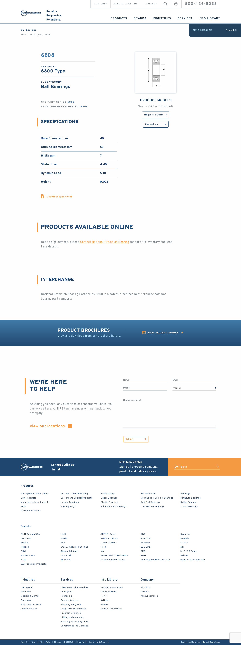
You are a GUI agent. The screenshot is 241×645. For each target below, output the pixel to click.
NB (182, 547)
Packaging (66, 596)
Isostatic (185, 538)
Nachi (103, 547)
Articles (104, 600)
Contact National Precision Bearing (104, 242)
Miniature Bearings (190, 498)
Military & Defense (31, 604)
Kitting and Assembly (72, 617)
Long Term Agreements (73, 608)
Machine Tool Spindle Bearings (157, 498)
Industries (162, 18)
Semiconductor (29, 608)
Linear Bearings (109, 498)
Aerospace (27, 587)
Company (100, 3)
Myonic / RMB (108, 542)
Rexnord (145, 542)
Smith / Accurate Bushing (74, 547)
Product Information (111, 587)
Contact (151, 3)
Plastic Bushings (109, 502)
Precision (26, 600)
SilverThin (146, 538)
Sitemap (57, 642)
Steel (24, 34)
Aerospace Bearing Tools (34, 493)
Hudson (25, 547)
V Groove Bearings (31, 510)
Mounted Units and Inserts (35, 502)
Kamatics (185, 534)
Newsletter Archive (111, 608)
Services (185, 18)
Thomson (66, 559)
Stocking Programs (71, 604)
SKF (63, 542)
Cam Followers (28, 498)
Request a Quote (153, 114)
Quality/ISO (67, 591)
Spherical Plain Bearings (113, 506)
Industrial (26, 591)
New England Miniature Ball (155, 559)
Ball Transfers (148, 493)
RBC (143, 534)
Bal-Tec (184, 555)
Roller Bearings (188, 502)
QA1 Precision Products (33, 564)
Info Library (209, 18)
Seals (24, 506)
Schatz (184, 542)
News (103, 596)
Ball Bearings (28, 30)
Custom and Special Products (77, 498)
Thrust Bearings (189, 506)
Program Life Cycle (71, 613)
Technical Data (108, 591)
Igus (102, 551)
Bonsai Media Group (211, 642)
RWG (143, 555)
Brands (140, 18)
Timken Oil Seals (69, 551)
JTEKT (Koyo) (108, 534)
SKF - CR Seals (188, 551)
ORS (143, 551)
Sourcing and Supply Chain (75, 621)
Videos (104, 604)
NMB (63, 534)
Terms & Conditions (28, 642)
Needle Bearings (70, 502)
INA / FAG (26, 538)
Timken (25, 542)
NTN (23, 559)
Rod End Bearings (150, 502)
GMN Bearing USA (30, 534)
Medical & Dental (30, 596)
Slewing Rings (68, 506)
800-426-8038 (201, 3)
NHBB (64, 538)
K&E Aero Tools (109, 538)
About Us (146, 587)
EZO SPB (146, 547)
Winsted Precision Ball (192, 559)
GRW (23, 551)
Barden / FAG (28, 555)
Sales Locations (126, 3)
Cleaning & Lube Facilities (74, 587)
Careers (145, 591)
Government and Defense (74, 626)
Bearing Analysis (70, 600)
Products (119, 18)
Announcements (149, 596)
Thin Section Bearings (152, 506)
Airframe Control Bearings (75, 493)
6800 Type (36, 34)
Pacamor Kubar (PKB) (112, 559)
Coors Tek (66, 555)
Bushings (185, 493)
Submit (129, 439)
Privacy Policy (45, 642)
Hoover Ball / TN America (114, 555)
